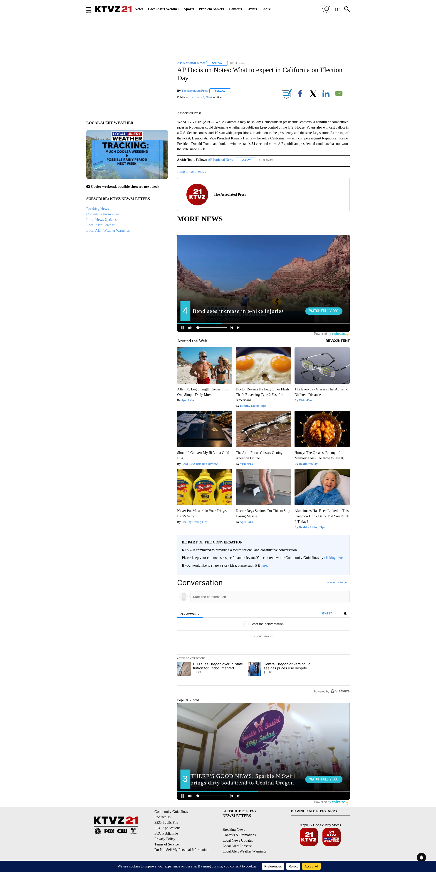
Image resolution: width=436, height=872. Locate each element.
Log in (331, 582)
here (264, 565)
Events (251, 9)
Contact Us (162, 817)
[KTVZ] (113, 9)
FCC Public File (166, 833)
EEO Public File (166, 822)
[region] (263, 637)
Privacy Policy (164, 839)
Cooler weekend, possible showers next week (125, 186)
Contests (235, 9)
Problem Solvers (211, 9)
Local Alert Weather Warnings (108, 230)
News (139, 9)
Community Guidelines (171, 812)
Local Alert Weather (163, 9)
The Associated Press (194, 90)
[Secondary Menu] (92, 9)
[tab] (190, 613)
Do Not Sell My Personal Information (181, 850)
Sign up (342, 582)
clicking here (333, 558)
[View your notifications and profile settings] (345, 613)
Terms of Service (166, 844)
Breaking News (97, 209)
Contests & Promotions (102, 214)
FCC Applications (167, 828)
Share (266, 9)
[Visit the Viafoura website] (340, 691)
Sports (189, 9)
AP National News (220, 159)
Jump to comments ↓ (192, 171)
